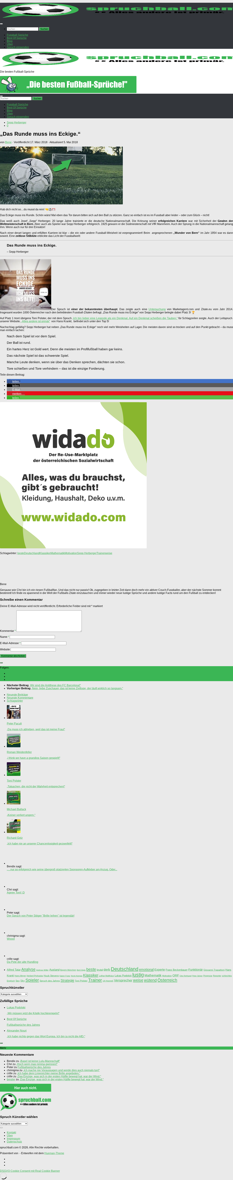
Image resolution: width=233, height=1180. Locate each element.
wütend (150, 980)
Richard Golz (15, 837)
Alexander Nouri (17, 1030)
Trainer (101, 553)
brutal (100, 969)
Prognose (207, 976)
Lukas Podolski (123, 975)
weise (108, 553)
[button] (13, 381)
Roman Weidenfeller (19, 752)
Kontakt (11, 1132)
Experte (159, 969)
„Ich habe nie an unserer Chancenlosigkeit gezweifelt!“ (39, 843)
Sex (18, 981)
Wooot (11, 938)
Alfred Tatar (14, 969)
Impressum (13, 1138)
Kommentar (8, 630)
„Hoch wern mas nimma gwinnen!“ (36, 1064)
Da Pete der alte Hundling (22, 961)
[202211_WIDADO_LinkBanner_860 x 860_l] (73, 547)
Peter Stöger (197, 976)
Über (10, 1135)
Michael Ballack (16, 809)
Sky (22, 980)
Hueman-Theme (54, 1153)
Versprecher (123, 980)
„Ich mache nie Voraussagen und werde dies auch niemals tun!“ (61, 1070)
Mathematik (58, 553)
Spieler (32, 980)
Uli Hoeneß (108, 981)
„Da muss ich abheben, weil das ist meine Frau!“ (36, 729)
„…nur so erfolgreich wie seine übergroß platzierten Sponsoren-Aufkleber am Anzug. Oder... (62, 869)
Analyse (28, 969)
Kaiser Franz (65, 976)
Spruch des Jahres (50, 981)
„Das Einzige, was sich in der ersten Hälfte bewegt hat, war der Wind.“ (59, 1076)
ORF (175, 975)
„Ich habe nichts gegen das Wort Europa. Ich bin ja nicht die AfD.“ (46, 1036)
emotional (146, 969)
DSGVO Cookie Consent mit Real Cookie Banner (30, 1170)
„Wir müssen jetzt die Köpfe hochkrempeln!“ (33, 1013)
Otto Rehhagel (186, 976)
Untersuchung (157, 309)
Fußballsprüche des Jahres (23, 1024)
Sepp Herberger (16, 122)
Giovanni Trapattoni (214, 970)
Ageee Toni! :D (16, 892)
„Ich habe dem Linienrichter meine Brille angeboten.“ (48, 1073)
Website (5, 649)
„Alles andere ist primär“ (35, 321)
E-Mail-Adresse (10, 643)
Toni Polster (14, 780)
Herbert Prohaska (35, 976)
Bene (8, 142)
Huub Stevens (51, 975)
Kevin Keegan (76, 976)
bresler (11, 1079)
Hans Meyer (20, 976)
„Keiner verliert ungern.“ (21, 815)
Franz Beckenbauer (177, 969)
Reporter (217, 976)
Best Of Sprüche (17, 1019)
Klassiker (45, 553)
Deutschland (31, 553)
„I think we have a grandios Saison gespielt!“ (33, 757)
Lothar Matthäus (106, 976)
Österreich (167, 980)
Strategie (67, 980)
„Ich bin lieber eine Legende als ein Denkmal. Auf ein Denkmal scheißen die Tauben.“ (125, 318)
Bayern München (68, 970)
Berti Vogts (81, 970)
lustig (138, 974)
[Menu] (1, 23)
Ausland (54, 969)
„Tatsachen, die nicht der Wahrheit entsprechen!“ (36, 786)
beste (20, 553)
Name (4, 636)
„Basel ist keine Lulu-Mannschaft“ (40, 1061)
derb (107, 969)
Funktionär (195, 969)
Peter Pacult (14, 723)
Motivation (71, 553)
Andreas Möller (42, 970)
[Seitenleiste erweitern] (1, 662)
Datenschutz (14, 1141)
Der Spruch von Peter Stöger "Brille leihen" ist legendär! (40, 915)
